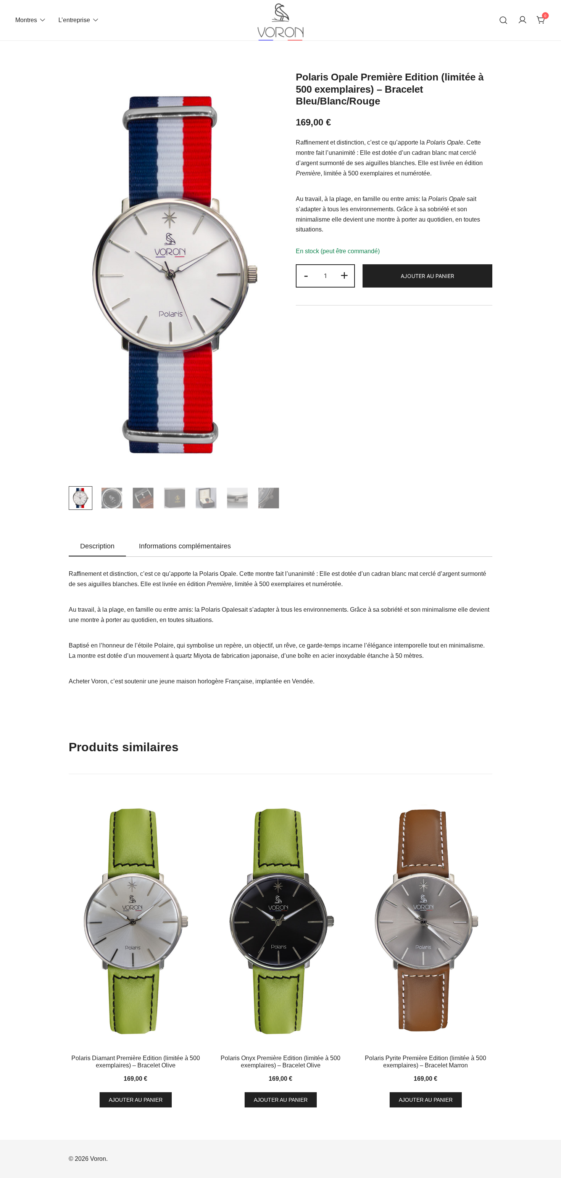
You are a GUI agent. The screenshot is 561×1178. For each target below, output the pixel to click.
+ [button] (344, 275)
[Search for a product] (503, 20)
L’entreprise (74, 20)
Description (97, 546)
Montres (26, 20)
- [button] (306, 275)
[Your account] (522, 20)
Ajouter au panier (427, 276)
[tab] (97, 546)
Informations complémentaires (185, 546)
